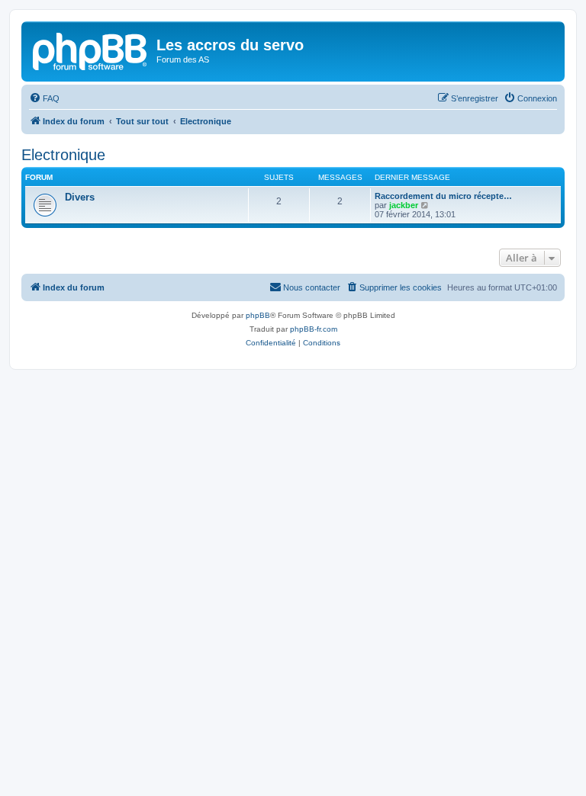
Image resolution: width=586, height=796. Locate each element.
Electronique (63, 154)
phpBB (258, 315)
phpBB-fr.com (313, 329)
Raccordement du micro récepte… (443, 196)
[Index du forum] (90, 49)
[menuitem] (44, 98)
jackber (403, 205)
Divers (80, 197)
